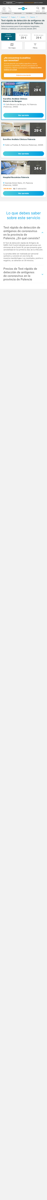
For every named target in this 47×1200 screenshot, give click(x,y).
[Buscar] (38, 8)
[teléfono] (10, 8)
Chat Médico (29, 13)
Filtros (35, 48)
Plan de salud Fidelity (41, 13)
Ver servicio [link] (23, 115)
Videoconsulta (17, 13)
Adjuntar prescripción (23, 75)
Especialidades (5, 13)
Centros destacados (8, 35)
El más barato (23, 36)
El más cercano (38, 36)
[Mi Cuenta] (4, 8)
